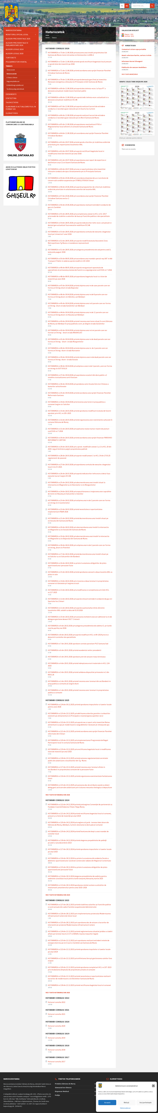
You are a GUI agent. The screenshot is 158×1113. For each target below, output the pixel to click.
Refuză (126, 1102)
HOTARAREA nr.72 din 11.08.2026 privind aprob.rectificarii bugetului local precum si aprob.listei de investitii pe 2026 (79, 62)
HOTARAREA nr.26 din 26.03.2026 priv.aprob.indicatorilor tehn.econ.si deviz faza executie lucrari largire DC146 (79, 474)
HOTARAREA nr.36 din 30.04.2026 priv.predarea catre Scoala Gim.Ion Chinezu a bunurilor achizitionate (78, 385)
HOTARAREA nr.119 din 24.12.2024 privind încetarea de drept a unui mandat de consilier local (78, 832)
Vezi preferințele (145, 1102)
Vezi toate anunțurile (130, 74)
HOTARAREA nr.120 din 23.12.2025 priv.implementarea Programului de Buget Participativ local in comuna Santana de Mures (78, 741)
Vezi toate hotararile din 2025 (58, 795)
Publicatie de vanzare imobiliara (134, 67)
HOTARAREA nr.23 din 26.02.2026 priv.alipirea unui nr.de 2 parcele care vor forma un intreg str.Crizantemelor (79, 501)
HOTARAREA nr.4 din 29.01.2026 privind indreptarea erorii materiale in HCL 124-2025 (79, 664)
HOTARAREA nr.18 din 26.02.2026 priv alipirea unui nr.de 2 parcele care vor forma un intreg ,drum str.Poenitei (79, 546)
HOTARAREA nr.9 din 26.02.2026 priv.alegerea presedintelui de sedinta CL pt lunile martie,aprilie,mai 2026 (80, 626)
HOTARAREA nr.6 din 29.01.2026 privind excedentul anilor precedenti (74, 650)
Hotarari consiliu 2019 (56, 1038)
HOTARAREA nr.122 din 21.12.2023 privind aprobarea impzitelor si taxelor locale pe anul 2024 (79, 950)
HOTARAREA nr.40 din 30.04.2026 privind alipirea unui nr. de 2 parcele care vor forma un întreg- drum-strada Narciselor (78, 349)
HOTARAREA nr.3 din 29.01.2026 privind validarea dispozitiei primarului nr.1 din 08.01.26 (78, 673)
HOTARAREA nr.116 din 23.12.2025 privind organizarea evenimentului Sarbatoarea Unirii (80, 777)
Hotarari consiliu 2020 (56, 1026)
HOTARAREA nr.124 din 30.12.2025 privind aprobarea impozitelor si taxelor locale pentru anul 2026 (80, 705)
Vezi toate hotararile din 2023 (58, 993)
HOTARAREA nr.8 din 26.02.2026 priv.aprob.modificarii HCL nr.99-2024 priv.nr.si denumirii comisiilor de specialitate (78, 636)
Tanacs (54, 38)
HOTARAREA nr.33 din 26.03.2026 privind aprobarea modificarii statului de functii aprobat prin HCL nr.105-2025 (79, 412)
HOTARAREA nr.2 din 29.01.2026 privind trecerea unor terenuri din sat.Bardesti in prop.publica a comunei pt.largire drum (79, 682)
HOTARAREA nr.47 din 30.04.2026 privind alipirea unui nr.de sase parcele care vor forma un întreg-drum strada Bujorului (79, 286)
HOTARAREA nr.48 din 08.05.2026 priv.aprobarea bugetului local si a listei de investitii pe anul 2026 (77, 277)
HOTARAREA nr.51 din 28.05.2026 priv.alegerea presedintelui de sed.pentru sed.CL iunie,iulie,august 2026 (79, 250)
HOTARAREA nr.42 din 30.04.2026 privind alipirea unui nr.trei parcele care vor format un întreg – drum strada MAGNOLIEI (77, 331)
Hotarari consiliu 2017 (56, 1061)
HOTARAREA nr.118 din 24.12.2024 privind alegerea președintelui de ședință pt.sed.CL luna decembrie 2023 (77, 841)
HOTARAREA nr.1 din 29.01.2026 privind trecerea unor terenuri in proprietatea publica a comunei (78, 691)
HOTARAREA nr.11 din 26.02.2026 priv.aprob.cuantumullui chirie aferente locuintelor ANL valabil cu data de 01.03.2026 (76, 609)
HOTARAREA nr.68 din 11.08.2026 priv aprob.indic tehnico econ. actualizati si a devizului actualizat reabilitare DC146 (78, 98)
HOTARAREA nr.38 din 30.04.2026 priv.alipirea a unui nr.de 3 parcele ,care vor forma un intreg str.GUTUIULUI (80, 367)
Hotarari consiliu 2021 (56, 1014)
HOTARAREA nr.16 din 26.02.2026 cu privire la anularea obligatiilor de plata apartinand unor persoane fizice (77, 564)
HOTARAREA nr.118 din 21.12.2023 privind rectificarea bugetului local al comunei (79, 985)
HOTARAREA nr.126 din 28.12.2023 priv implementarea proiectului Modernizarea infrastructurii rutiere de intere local (79, 914)
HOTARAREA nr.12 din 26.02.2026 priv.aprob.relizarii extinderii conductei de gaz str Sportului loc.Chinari (80, 600)
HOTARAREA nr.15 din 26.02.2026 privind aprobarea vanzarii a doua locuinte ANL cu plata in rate (80, 573)
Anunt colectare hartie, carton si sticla (136, 55)
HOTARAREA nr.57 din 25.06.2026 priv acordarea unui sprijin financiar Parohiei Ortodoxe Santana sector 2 (78, 197)
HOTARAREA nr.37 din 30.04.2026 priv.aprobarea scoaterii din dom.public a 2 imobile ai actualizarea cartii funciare (77, 376)
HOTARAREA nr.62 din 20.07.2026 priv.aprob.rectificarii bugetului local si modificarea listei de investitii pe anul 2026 (76, 152)
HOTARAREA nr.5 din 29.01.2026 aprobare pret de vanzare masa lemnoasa (76, 656)
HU (127, 6)
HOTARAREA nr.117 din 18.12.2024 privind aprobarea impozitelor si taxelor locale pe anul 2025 (80, 850)
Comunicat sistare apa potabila (134, 49)
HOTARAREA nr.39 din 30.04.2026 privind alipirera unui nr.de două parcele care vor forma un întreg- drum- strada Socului (79, 358)
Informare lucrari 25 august (132, 61)
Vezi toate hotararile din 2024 (58, 895)
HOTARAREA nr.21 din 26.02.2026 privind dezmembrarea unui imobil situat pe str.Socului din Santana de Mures (78, 519)
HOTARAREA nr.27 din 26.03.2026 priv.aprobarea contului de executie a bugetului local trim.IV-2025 (79, 465)
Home (48, 38)
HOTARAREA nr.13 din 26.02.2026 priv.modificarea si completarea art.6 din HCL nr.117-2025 (78, 591)
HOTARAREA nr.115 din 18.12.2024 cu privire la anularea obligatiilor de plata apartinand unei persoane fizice (77, 868)
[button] (153, 1086)
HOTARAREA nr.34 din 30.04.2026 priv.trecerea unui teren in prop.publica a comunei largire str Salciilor (76, 403)
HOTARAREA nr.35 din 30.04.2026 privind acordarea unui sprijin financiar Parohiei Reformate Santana (79, 394)
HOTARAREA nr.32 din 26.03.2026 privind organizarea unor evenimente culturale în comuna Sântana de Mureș (80, 421)
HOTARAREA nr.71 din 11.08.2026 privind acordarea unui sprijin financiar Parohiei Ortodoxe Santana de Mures (79, 71)
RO (122, 6)
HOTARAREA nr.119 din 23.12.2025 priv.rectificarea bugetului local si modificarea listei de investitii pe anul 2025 (79, 750)
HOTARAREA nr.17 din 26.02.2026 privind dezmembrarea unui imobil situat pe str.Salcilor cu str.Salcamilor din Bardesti (78, 555)
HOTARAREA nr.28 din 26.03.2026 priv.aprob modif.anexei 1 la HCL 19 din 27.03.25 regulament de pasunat (79, 456)
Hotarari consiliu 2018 (56, 1050)
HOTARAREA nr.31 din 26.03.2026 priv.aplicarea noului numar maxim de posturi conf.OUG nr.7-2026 (78, 430)
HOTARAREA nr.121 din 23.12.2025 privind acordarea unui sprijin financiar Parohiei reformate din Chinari (80, 732)
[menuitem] (21, 30)
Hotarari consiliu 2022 (56, 1002)
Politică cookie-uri (125, 1108)
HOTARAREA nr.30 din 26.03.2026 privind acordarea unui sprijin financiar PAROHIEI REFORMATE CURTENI (80, 438)
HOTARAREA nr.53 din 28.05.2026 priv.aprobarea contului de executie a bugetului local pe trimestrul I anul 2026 (79, 232)
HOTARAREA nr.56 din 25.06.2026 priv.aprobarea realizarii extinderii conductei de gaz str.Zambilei (79, 206)
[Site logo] (11, 22)
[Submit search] (152, 5)
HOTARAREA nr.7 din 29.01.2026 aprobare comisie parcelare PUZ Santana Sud (78, 643)
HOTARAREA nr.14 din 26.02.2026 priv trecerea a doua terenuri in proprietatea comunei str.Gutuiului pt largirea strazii (78, 582)
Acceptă (107, 1102)
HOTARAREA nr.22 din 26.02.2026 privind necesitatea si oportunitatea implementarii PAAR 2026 (75, 510)
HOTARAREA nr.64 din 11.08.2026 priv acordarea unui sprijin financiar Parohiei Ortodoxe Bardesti (78, 134)
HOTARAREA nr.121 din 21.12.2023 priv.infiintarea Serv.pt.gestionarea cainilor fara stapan (80, 959)
